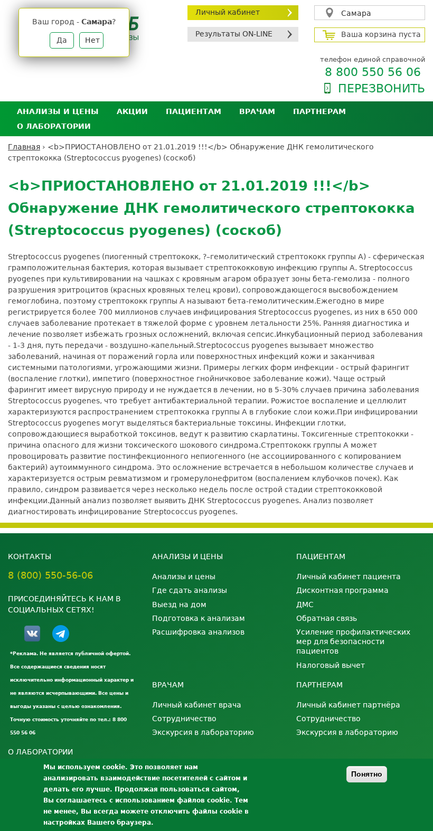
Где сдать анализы (189, 590)
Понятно (366, 774)
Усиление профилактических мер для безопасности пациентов (353, 641)
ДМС (305, 604)
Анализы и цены (58, 111)
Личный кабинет (227, 12)
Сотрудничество (184, 718)
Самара (356, 13)
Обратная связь (326, 618)
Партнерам (319, 111)
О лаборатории (54, 126)
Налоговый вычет (330, 665)
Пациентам (193, 111)
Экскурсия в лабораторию (203, 732)
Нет (92, 40)
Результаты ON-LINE (233, 34)
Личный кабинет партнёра (348, 705)
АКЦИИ (132, 111)
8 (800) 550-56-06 (50, 575)
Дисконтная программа (342, 590)
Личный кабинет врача (196, 705)
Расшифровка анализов (198, 632)
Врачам (257, 111)
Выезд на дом (179, 604)
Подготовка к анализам (198, 618)
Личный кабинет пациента (348, 576)
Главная (24, 147)
